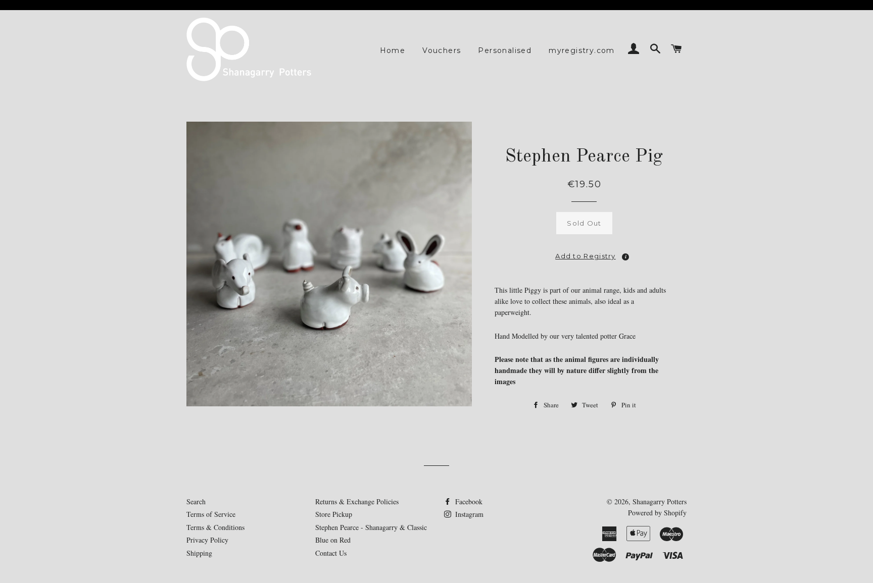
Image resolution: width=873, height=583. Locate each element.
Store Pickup (333, 514)
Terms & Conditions (215, 527)
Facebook (467, 501)
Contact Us (331, 553)
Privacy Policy (207, 540)
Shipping (199, 553)
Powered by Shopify (657, 512)
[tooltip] (625, 256)
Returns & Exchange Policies (357, 501)
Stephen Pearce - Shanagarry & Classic (371, 527)
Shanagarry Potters (660, 501)
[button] (585, 253)
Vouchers (441, 50)
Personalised (504, 50)
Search (196, 501)
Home (393, 50)
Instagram (468, 514)
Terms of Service (210, 514)
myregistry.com (582, 50)
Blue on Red (333, 540)
